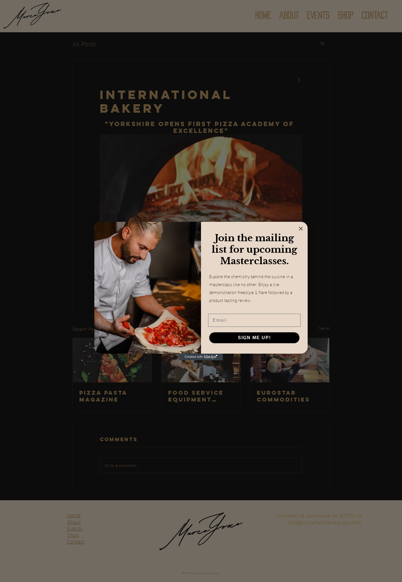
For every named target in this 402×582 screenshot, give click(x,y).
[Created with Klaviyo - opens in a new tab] (201, 357)
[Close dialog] (301, 229)
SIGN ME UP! (254, 337)
